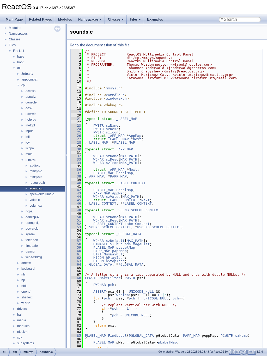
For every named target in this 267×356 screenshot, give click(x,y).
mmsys (30, 160)
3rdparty (27, 74)
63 (76, 261)
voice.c (35, 200)
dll (19, 68)
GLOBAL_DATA (100, 264)
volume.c (36, 205)
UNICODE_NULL (141, 291)
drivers (22, 309)
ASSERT (99, 291)
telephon (32, 240)
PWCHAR (99, 285)
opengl (26, 291)
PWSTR (98, 125)
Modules (65, 19)
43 (76, 193)
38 (76, 176)
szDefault (115, 241)
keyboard (28, 269)
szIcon (112, 132)
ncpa (29, 211)
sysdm (30, 234)
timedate (32, 246)
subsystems (25, 343)
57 (76, 241)
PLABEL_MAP (124, 142)
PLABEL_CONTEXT (137, 203)
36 (76, 169)
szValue (113, 197)
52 (76, 224)
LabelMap (124, 173)
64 (76, 264)
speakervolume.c (42, 194)
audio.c (35, 165)
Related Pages (40, 19)
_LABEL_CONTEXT (130, 183)
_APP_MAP (116, 136)
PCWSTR (227, 335)
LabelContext (137, 224)
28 (76, 142)
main (29, 154)
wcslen (122, 295)
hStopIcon (115, 261)
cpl (23, 85)
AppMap (135, 136)
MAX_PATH (128, 156)
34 (76, 163)
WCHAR (98, 156)
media (21, 320)
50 (76, 217)
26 (76, 136)
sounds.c (36, 188)
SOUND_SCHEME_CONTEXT (110, 227)
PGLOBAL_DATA (130, 264)
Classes (114, 19)
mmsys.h (36, 177)
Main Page (14, 19)
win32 (25, 303)
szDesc (112, 129)
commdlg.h (115, 95)
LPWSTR (91, 278)
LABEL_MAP (98, 142)
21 (76, 119)
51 (76, 220)
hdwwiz (31, 114)
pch (111, 285)
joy (28, 142)
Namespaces (88, 19)
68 (76, 278)
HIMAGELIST (103, 244)
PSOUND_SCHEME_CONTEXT (159, 227)
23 (76, 125)
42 (76, 190)
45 (76, 200)
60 (76, 251)
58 (76, 244)
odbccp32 (33, 217)
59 (76, 247)
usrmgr (30, 251)
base (20, 56)
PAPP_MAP (118, 176)
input (29, 131)
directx (26, 263)
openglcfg (33, 223)
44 (76, 197)
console (31, 102)
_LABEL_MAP (126, 119)
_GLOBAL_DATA (128, 234)
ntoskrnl (22, 332)
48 (76, 210)
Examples (155, 19)
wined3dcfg (34, 257)
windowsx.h (116, 98)
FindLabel (117, 335)
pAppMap (119, 251)
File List (18, 51)
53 (76, 227)
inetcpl (30, 125)
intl (28, 137)
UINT (97, 254)
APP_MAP (96, 176)
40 (76, 183)
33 (76, 159)
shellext (26, 297)
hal (19, 314)
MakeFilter (110, 278)
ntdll (24, 286)
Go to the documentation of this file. (100, 45)
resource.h (37, 183)
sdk (19, 337)
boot (20, 62)
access (30, 91)
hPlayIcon (115, 258)
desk (29, 108)
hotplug (31, 119)
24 (76, 129)
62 (76, 258)
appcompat (29, 79)
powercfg (32, 228)
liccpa (30, 148)
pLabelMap (125, 247)
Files (134, 19)
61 (76, 254)
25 (76, 132)
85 (76, 335)
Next (137, 139)
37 (76, 173)
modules (23, 326)
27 (76, 139)
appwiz (31, 97)
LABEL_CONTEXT (102, 203)
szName (112, 125)
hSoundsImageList (133, 244)
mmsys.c (36, 171)
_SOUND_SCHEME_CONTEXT (138, 210)
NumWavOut (113, 254)
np (23, 280)
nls (23, 274)
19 (76, 112)
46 (76, 203)
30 (76, 149)
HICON (98, 258)
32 (76, 156)
